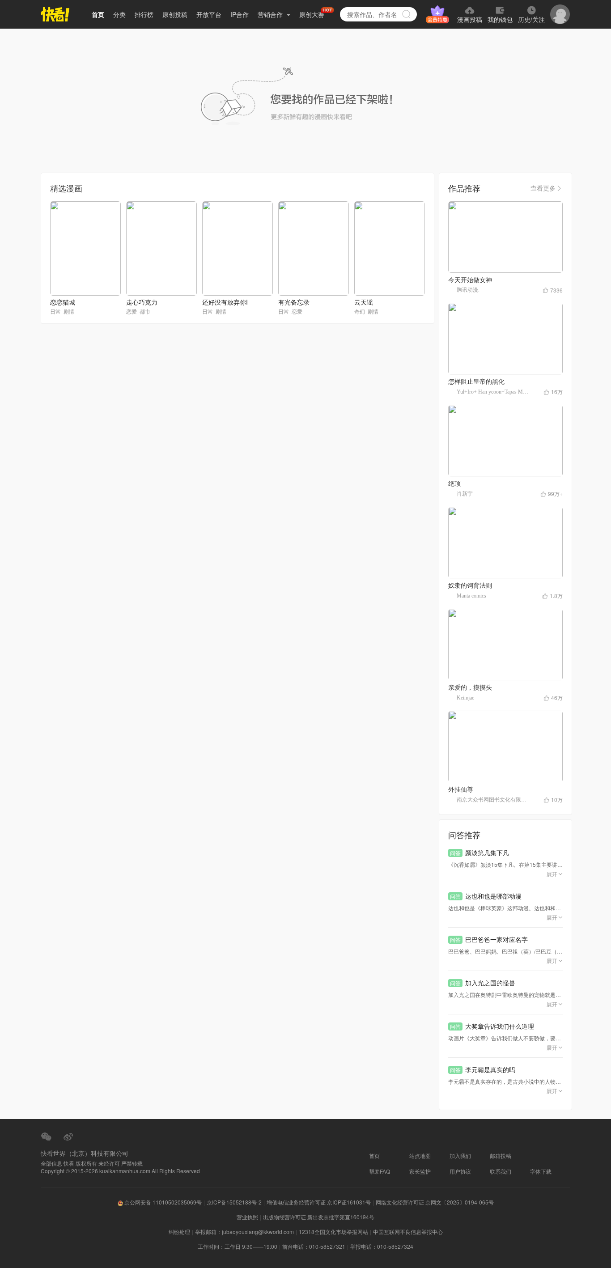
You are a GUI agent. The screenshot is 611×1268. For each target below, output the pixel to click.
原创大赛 (311, 14)
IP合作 (239, 14)
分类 (119, 14)
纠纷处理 (179, 1231)
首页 (98, 14)
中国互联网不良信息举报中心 (408, 1231)
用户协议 (460, 1171)
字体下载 (541, 1171)
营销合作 (271, 14)
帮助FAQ (379, 1171)
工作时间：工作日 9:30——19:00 (237, 1246)
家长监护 (420, 1171)
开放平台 (208, 14)
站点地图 (420, 1155)
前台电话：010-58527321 (313, 1246)
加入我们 (460, 1155)
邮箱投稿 (500, 1155)
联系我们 (500, 1171)
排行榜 (144, 14)
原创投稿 (174, 14)
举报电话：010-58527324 (381, 1246)
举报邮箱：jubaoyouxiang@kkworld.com (244, 1231)
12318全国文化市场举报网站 (333, 1231)
